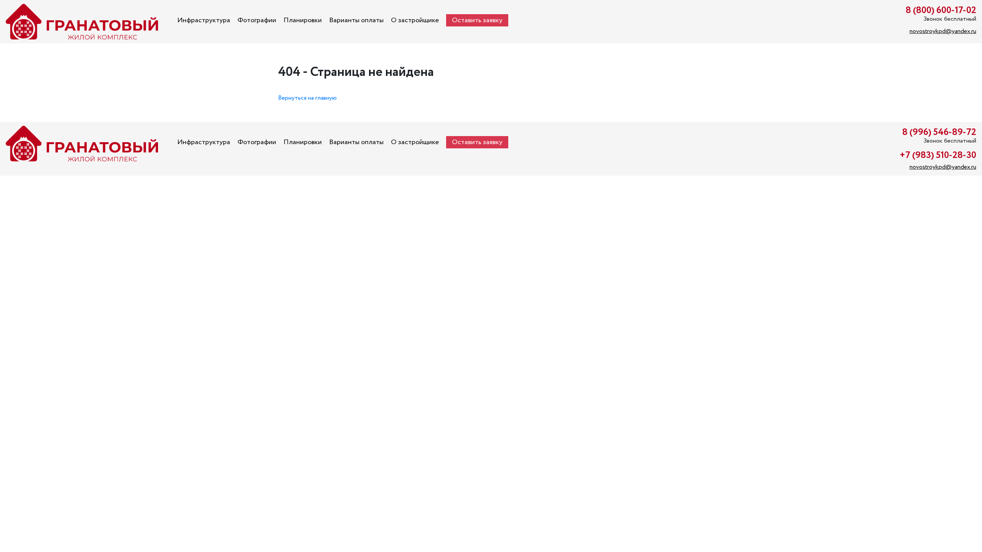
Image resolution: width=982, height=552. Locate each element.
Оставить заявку (477, 20)
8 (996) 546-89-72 (939, 132)
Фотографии (256, 20)
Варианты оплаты (356, 20)
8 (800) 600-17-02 (941, 10)
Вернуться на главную (307, 98)
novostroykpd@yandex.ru (943, 31)
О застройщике (415, 20)
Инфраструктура (203, 20)
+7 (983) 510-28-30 (938, 155)
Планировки (302, 20)
